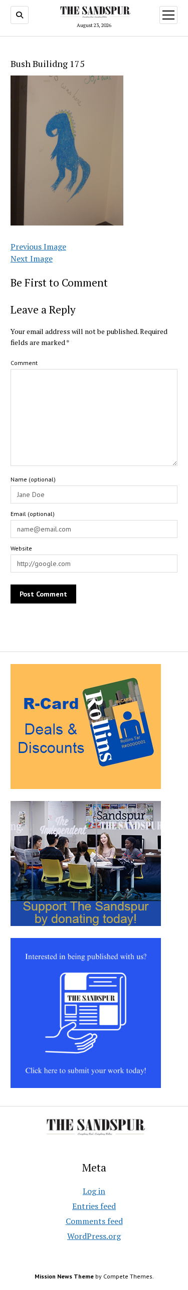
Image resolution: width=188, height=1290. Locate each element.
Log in (94, 1191)
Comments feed (94, 1221)
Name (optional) (33, 479)
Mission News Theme (64, 1276)
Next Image (32, 258)
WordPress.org (94, 1236)
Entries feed (94, 1206)
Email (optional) (33, 514)
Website (21, 548)
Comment (24, 362)
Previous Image (38, 246)
